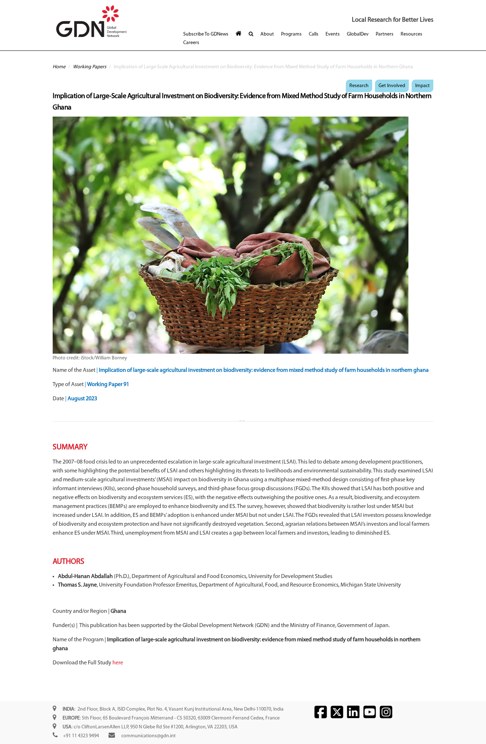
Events (333, 34)
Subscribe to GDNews (205, 34)
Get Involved (392, 86)
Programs (291, 34)
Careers (191, 43)
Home (59, 67)
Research (359, 86)
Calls (313, 34)
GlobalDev (358, 34)
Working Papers (89, 67)
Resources (411, 34)
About (267, 34)
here (117, 663)
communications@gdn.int (148, 736)
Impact (422, 86)
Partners (384, 34)
